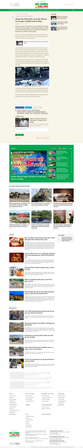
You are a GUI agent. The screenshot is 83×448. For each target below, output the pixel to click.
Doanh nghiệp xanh (62, 401)
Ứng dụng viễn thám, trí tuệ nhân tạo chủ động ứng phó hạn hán (39, 324)
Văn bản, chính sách (46, 406)
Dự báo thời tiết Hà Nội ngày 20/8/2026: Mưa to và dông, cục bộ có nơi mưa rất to (39, 348)
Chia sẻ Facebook (20, 107)
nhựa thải (27, 113)
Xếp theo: (38, 138)
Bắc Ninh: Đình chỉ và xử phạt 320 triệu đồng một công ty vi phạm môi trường (62, 22)
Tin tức (12, 10)
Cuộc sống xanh (40, 10)
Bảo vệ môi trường (45, 395)
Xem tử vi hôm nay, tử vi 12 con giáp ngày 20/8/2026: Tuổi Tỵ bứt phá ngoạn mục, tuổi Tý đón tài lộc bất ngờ (40, 255)
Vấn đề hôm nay (12, 401)
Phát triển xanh (12, 412)
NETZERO (45, 10)
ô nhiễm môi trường (35, 110)
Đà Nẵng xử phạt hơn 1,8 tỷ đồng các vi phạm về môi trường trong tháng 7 (19, 225)
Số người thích (46, 138)
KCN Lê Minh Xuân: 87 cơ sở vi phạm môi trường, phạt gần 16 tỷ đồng (40, 204)
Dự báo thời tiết (28, 426)
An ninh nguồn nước (30, 397)
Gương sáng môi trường (14, 410)
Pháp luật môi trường (51, 10)
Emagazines (61, 404)
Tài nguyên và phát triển (46, 397)
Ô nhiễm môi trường (46, 399)
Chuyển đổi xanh (61, 397)
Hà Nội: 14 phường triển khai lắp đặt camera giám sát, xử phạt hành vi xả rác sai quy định (62, 29)
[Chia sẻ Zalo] (13, 17)
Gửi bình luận (19, 134)
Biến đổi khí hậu (12, 402)
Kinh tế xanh (34, 10)
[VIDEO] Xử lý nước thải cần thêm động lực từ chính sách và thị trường (62, 164)
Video (57, 10)
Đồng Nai (18, 110)
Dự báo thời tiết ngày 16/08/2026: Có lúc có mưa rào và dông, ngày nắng (63, 170)
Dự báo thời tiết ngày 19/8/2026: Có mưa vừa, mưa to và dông (28, 178)
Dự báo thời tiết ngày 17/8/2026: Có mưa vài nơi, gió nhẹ (63, 158)
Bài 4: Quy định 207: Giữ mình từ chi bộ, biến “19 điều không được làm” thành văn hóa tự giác (40, 238)
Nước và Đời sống (29, 399)
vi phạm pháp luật (36, 113)
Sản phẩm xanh (61, 402)
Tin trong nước (12, 395)
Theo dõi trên (54, 148)
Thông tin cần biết (46, 414)
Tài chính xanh (61, 399)
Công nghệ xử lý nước (30, 401)
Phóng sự (27, 421)
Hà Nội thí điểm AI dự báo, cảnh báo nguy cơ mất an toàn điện (39, 268)
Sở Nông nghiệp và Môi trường (40, 111)
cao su (29, 110)
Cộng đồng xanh (12, 406)
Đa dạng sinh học (45, 401)
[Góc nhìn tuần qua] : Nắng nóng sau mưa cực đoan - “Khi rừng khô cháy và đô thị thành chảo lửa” (63, 176)
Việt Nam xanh (28, 425)
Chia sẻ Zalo (29, 107)
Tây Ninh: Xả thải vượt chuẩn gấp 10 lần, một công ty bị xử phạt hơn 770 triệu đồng (62, 17)
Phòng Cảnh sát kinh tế (21, 111)
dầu (31, 113)
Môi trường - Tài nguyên (26, 10)
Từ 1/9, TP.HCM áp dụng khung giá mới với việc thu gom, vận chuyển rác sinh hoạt (39, 312)
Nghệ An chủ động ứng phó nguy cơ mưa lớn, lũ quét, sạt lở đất (38, 280)
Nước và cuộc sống (17, 10)
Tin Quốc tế (11, 397)
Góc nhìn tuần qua (29, 419)
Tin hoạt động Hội (12, 399)
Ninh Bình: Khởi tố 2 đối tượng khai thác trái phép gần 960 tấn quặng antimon (62, 226)
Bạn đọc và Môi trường (46, 408)
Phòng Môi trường (30, 111)
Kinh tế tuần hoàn (61, 395)
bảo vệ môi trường (44, 113)
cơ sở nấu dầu (24, 110)
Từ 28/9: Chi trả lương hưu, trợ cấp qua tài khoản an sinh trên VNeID (39, 360)
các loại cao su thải (20, 113)
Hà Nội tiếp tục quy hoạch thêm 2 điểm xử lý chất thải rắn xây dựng (39, 336)
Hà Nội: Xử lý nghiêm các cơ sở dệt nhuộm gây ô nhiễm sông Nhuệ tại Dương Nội (40, 226)
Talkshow (27, 418)
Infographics (12, 414)
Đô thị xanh (11, 408)
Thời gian (41, 138)
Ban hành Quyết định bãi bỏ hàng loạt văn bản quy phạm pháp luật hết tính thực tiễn (63, 205)
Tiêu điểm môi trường (30, 416)
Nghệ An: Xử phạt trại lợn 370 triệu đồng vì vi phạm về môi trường (36, 42)
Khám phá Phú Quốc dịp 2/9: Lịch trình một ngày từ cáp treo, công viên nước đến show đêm (39, 292)
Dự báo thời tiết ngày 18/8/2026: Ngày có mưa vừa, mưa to (62, 153)
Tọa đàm (27, 423)
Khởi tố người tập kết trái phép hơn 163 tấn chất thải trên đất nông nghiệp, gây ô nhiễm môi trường (19, 205)
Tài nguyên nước (29, 395)
